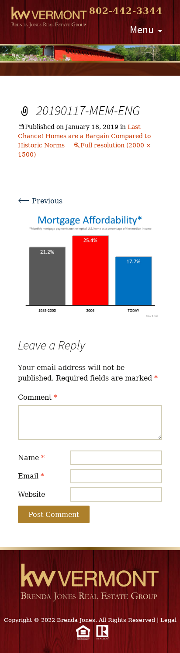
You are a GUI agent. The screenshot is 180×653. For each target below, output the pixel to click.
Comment (37, 397)
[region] (90, 53)
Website (31, 494)
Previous (40, 201)
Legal (168, 620)
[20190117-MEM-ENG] (90, 265)
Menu (142, 29)
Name (31, 458)
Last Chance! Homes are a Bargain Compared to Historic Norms (84, 136)
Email (31, 476)
